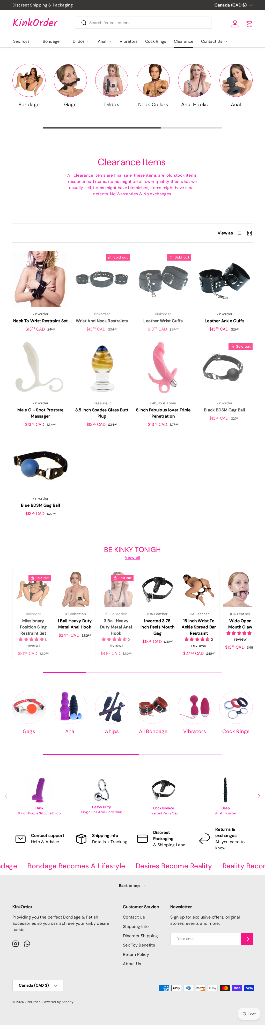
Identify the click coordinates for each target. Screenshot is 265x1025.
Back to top (130, 885)
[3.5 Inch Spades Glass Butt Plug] (102, 368)
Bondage (29, 104)
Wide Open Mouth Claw (240, 624)
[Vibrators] (194, 707)
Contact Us (134, 917)
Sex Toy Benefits (139, 945)
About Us (132, 963)
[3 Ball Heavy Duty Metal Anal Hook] (116, 589)
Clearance (183, 41)
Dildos (111, 104)
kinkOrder (33, 1002)
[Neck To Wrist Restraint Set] (40, 279)
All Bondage (153, 731)
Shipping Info (136, 926)
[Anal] (236, 80)
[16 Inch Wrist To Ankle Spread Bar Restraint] (198, 589)
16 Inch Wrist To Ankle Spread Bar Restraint (199, 627)
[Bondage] (29, 80)
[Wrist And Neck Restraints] (102, 279)
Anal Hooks (194, 104)
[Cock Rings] (236, 707)
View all (132, 557)
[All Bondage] (153, 707)
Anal (236, 104)
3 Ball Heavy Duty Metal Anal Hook (116, 627)
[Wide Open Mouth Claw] (240, 589)
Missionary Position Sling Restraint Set (33, 627)
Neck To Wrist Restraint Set (40, 321)
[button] (249, 24)
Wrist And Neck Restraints (102, 321)
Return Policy (136, 954)
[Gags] (70, 80)
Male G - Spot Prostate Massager (40, 413)
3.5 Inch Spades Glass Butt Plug (101, 413)
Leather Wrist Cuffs (163, 321)
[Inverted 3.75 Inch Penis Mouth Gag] (157, 589)
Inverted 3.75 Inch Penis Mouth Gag (157, 627)
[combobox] (143, 22)
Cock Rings (155, 41)
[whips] (111, 707)
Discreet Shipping (140, 935)
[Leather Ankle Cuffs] (224, 279)
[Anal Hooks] (194, 80)
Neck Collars (153, 104)
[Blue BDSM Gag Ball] (40, 463)
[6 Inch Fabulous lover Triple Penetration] (163, 368)
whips (112, 731)
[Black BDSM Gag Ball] (224, 368)
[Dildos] (111, 80)
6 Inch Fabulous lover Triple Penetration (163, 413)
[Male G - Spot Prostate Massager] (40, 368)
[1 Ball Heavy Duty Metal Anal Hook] (74, 589)
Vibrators (128, 41)
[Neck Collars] (153, 80)
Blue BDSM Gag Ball (40, 505)
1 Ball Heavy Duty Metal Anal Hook (75, 624)
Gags (70, 104)
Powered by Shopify (57, 1002)
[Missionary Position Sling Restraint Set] (33, 589)
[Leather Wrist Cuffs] (163, 279)
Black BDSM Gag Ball (224, 410)
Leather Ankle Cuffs (224, 321)
